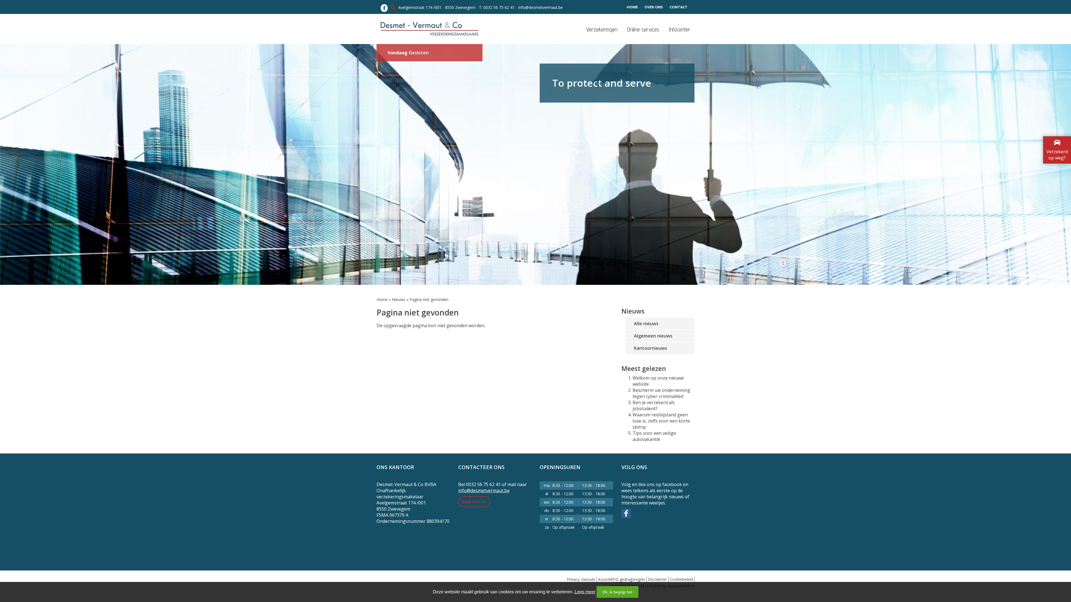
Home (632, 6)
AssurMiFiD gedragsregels (621, 579)
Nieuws (398, 299)
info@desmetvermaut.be (540, 7)
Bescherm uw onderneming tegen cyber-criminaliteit (661, 393)
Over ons (654, 6)
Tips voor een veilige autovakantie (654, 436)
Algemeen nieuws (653, 336)
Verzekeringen (601, 29)
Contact (679, 6)
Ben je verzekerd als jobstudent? (654, 405)
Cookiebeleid (681, 579)
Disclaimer (657, 579)
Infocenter (679, 29)
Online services (643, 29)
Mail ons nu (474, 502)
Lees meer (585, 591)
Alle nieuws (646, 324)
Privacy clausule (581, 579)
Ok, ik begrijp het (617, 592)
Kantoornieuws (650, 348)
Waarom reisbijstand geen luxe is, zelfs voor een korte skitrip (661, 421)
